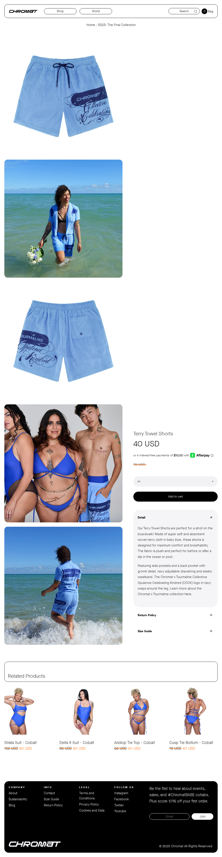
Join (202, 816)
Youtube (120, 811)
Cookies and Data (91, 810)
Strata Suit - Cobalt (20, 742)
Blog (12, 805)
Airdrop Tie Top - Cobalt (134, 742)
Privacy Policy (89, 804)
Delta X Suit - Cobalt (76, 742)
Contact (49, 793)
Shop (60, 11)
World (96, 11)
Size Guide (51, 799)
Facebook (121, 799)
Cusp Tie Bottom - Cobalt (191, 742)
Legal (84, 787)
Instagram (121, 793)
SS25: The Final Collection (117, 25)
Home (91, 25)
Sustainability (18, 799)
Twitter (119, 805)
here (187, 594)
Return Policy (53, 805)
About (13, 793)
